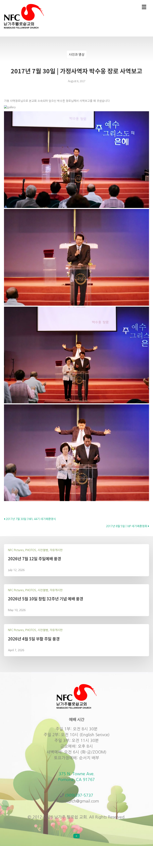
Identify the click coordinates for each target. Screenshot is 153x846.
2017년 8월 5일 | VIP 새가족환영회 (127, 526)
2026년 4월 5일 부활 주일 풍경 (34, 639)
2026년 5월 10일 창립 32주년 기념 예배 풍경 (45, 599)
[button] (76, 836)
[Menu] (144, 7)
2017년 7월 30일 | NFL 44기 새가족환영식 (30, 519)
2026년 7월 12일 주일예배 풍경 (34, 558)
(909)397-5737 (79, 795)
